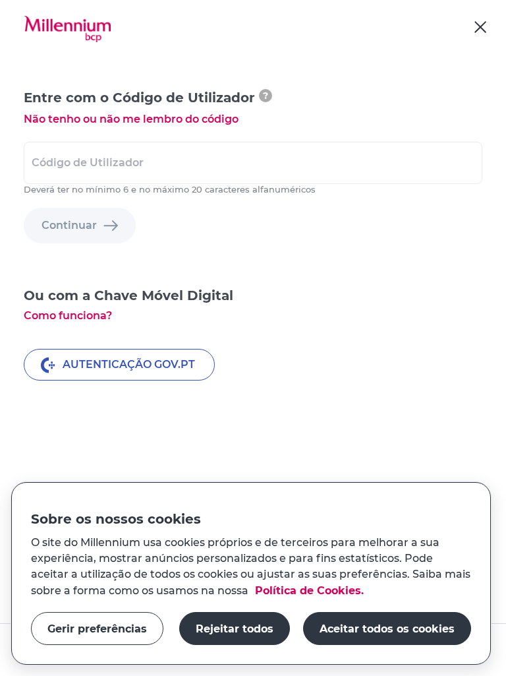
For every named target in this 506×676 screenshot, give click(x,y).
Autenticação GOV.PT (129, 364)
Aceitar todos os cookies (387, 628)
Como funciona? (68, 315)
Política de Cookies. (308, 590)
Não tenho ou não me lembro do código (131, 119)
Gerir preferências (97, 628)
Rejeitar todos (234, 628)
